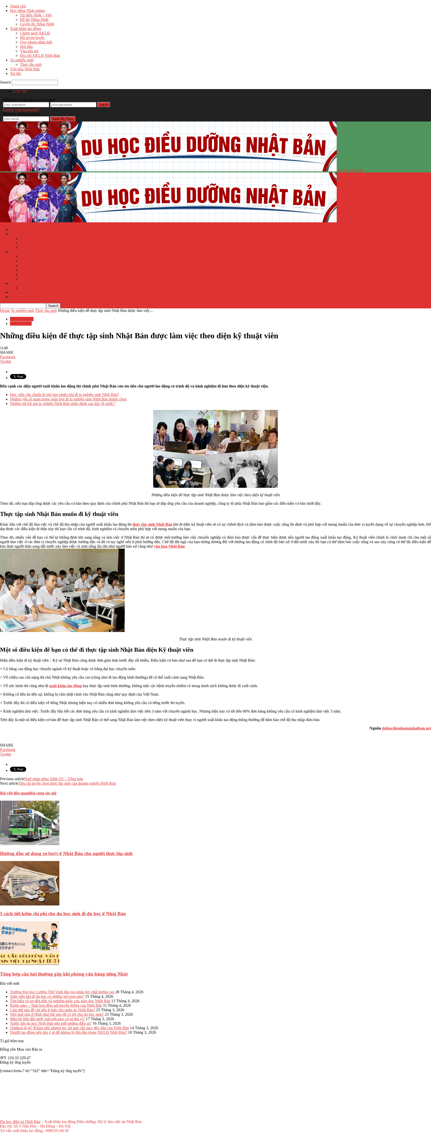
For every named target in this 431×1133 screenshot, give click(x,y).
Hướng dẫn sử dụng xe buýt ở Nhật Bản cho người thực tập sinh (66, 853)
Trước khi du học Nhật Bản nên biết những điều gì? (51, 1023)
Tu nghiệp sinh (21, 60)
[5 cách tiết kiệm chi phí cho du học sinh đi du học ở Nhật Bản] (29, 904)
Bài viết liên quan (14, 793)
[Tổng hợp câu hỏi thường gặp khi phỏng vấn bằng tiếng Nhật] (29, 964)
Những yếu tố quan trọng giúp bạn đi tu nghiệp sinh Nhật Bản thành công (68, 399)
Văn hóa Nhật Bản (25, 69)
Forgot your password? (21, 109)
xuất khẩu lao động (65, 686)
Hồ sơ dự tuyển (32, 37)
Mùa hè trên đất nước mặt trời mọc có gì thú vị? (47, 1019)
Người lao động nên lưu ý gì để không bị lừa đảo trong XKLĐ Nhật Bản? (68, 1032)
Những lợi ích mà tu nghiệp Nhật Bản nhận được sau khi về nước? (62, 403)
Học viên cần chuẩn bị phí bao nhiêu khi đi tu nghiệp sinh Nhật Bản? (64, 394)
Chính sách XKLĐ (35, 33)
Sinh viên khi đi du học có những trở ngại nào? (47, 996)
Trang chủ (18, 6)
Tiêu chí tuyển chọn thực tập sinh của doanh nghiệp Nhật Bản (67, 783)
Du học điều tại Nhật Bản (20, 1122)
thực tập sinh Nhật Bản (152, 524)
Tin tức (15, 73)
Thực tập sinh (31, 64)
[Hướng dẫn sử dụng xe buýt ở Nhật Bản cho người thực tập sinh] (29, 844)
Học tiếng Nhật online (27, 10)
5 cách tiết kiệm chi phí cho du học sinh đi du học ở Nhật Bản (63, 913)
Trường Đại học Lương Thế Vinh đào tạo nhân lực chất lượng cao (62, 992)
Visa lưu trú (29, 51)
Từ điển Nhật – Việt (36, 15)
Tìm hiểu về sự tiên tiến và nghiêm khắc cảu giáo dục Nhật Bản (60, 1001)
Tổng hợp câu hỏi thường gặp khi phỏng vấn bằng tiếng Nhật (64, 974)
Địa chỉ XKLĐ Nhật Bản (40, 55)
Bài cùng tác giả (42, 793)
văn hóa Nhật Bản (169, 546)
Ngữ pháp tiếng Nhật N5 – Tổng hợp (53, 779)
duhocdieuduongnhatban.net (406, 728)
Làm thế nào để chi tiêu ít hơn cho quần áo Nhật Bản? (52, 1010)
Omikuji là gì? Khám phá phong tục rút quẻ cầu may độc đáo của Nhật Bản (69, 1028)
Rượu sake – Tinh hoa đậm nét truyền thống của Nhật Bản (56, 1005)
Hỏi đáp (26, 46)
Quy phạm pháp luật (36, 42)
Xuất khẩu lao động (25, 28)
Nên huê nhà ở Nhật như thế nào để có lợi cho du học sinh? (57, 1014)
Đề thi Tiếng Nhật (34, 19)
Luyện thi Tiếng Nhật (37, 24)
